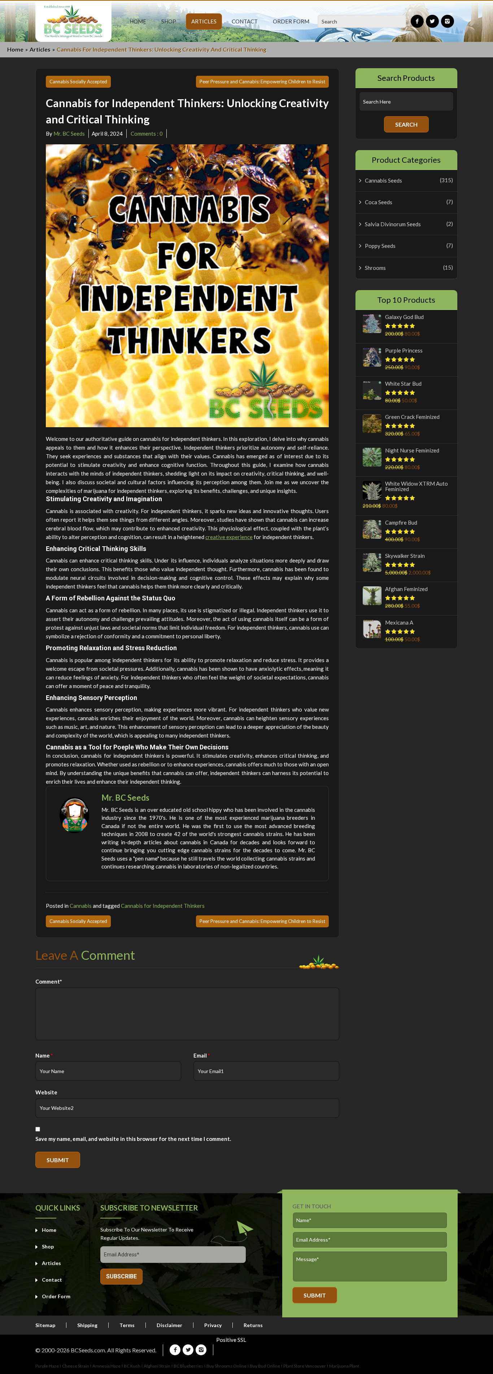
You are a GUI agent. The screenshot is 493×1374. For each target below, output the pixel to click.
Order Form (56, 1296)
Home (15, 49)
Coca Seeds (378, 202)
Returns (253, 1325)
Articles (40, 49)
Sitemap (45, 1325)
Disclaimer (169, 1325)
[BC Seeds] (73, 21)
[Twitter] (432, 21)
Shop (48, 1246)
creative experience (229, 537)
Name (44, 1055)
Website (46, 1092)
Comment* (48, 981)
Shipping (87, 1325)
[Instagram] (447, 21)
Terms (127, 1325)
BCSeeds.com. (88, 1350)
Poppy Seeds (380, 246)
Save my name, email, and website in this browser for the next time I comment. (133, 1138)
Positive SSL (231, 1339)
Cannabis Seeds (383, 180)
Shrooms (375, 268)
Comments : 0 (146, 133)
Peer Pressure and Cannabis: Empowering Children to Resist (262, 81)
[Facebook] (417, 21)
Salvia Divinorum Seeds (393, 224)
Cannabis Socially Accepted (78, 81)
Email (201, 1055)
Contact (52, 1280)
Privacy (213, 1325)
